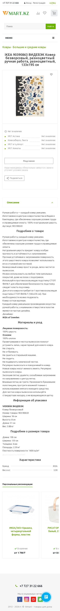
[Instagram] (26, 599)
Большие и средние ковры (29, 47)
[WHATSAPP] (40, 599)
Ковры (6, 47)
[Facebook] (19, 599)
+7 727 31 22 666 (10, 3)
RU (54, 3)
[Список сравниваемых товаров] (38, 14)
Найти (51, 26)
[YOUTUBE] (33, 599)
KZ (51, 3)
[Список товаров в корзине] (54, 15)
